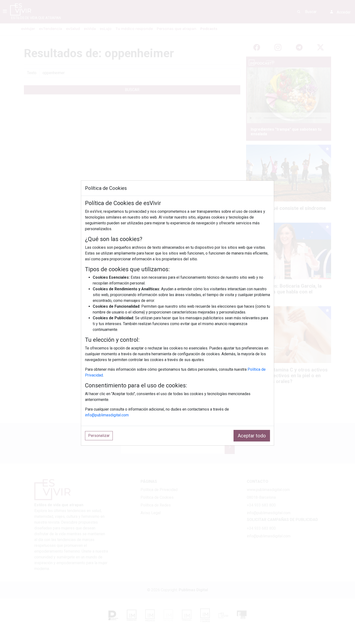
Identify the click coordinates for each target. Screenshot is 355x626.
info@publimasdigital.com (107, 415)
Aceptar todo (252, 436)
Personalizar (99, 435)
